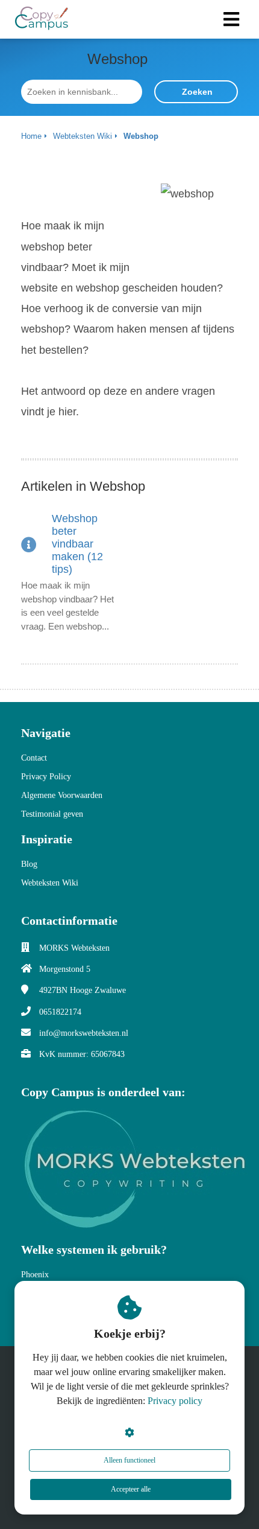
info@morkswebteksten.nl (83, 1033)
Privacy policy (175, 1401)
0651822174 (60, 1012)
